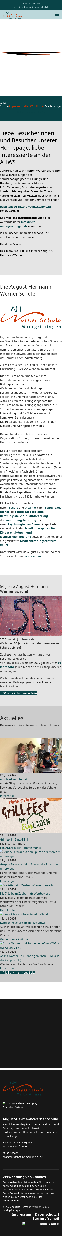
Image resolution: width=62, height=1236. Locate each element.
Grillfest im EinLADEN (14, 839)
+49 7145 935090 (31, 3)
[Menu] (57, 15)
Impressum (21, 1214)
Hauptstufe (7, 910)
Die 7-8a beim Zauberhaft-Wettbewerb (25, 893)
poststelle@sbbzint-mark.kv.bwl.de (31, 7)
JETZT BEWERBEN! (31, 112)
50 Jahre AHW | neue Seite (19, 693)
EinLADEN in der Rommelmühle (20, 848)
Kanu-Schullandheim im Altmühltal (22, 923)
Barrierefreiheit (45, 1218)
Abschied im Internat (13, 779)
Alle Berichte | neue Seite (18, 972)
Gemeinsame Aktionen (15, 939)
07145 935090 (10, 1153)
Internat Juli (7, 796)
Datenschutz (46, 1214)
